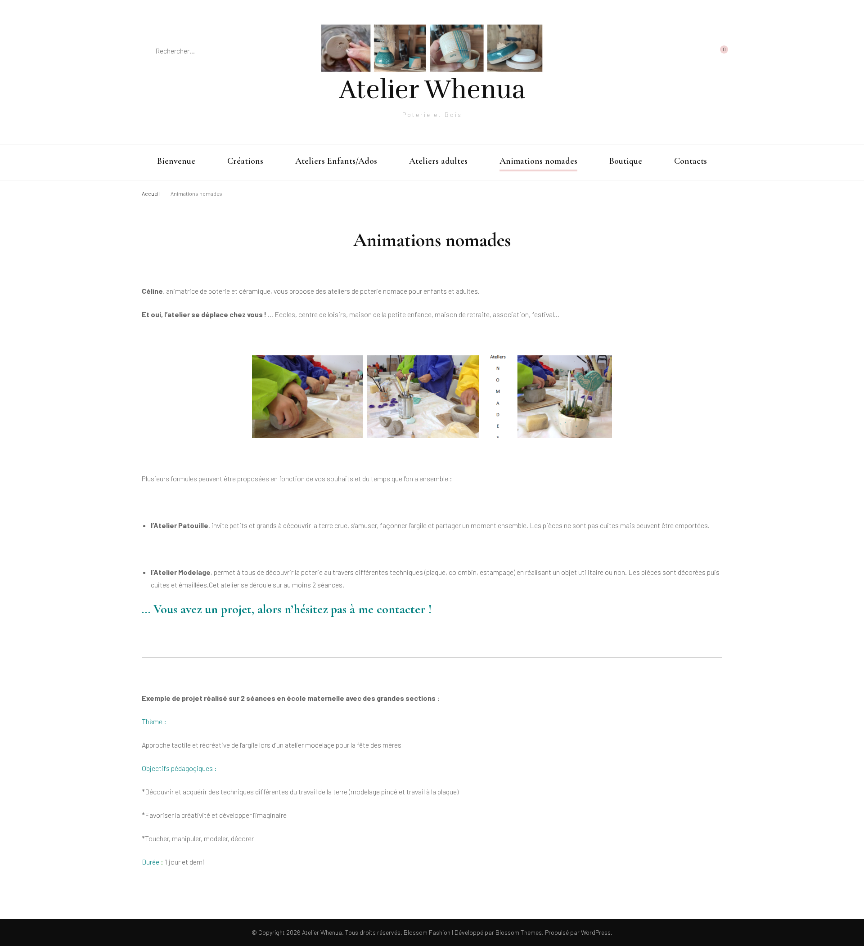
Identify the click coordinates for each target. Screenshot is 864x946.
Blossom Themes (518, 932)
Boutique (625, 161)
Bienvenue (176, 161)
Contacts (690, 161)
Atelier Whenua (432, 90)
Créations (245, 161)
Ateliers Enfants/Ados (336, 161)
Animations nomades (538, 161)
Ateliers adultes (438, 161)
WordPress (596, 932)
